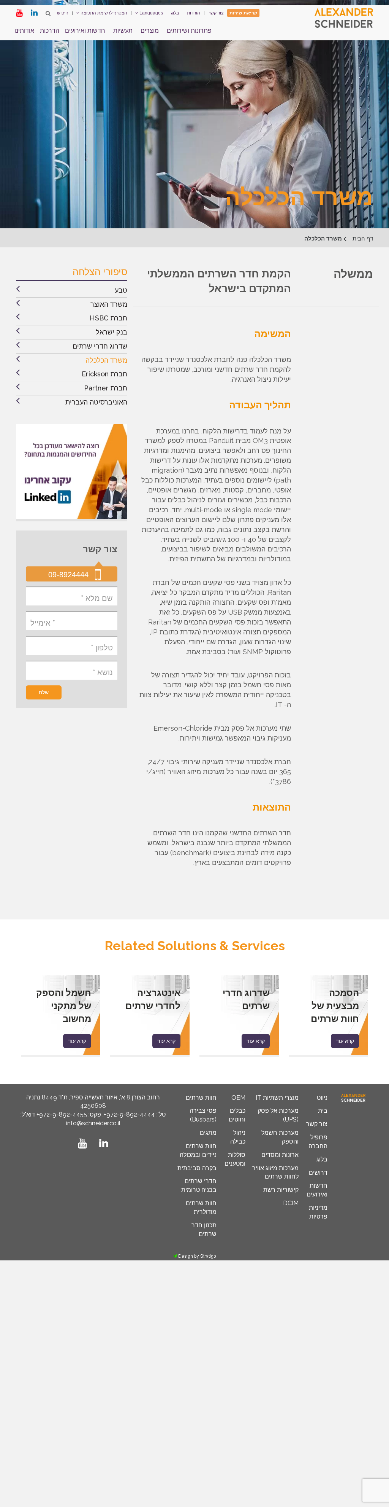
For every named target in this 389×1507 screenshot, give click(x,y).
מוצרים (150, 30)
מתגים (208, 1132)
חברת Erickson (104, 374)
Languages (150, 13)
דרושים (318, 1172)
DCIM (291, 1203)
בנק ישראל (111, 332)
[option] (328, 1016)
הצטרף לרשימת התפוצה (103, 13)
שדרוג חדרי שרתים (100, 346)
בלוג (175, 13)
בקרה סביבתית (197, 1168)
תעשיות (123, 30)
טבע (121, 290)
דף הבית (363, 238)
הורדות (193, 13)
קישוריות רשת (281, 1189)
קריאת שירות (243, 13)
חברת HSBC (108, 318)
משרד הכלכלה (106, 360)
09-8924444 (68, 574)
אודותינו (24, 30)
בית (322, 1110)
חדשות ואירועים (85, 30)
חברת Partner (105, 388)
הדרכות (49, 30)
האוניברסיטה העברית (96, 402)
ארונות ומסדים (280, 1154)
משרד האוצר (108, 304)
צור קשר (216, 13)
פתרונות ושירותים (189, 30)
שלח (44, 692)
